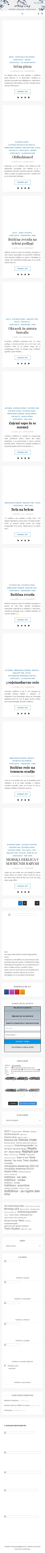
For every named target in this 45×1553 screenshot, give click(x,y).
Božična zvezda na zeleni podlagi (22, 241)
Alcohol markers (17, 1132)
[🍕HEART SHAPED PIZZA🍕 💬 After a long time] (22, 1082)
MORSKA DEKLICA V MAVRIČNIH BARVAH (22, 861)
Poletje (22, 853)
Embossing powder (13, 148)
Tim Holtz (13, 150)
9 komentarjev (30, 776)
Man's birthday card (20, 1218)
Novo (11, 57)
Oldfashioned (22, 157)
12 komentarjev (29, 71)
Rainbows (27, 1221)
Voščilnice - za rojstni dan (22, 153)
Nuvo (21, 1220)
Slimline (8, 1160)
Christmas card (34, 1209)
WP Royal (27, 1549)
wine (30, 1229)
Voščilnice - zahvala (24, 1188)
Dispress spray (19, 408)
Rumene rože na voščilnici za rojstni (17, 1405)
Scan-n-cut (32, 853)
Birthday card (11, 1209)
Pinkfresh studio (13, 1154)
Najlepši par (28, 148)
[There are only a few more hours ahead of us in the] (10, 1094)
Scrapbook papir (11, 1223)
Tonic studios (25, 233)
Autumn (8, 408)
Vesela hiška (27, 416)
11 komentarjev (28, 248)
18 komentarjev (28, 432)
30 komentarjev (29, 599)
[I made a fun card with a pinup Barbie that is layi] (34, 1094)
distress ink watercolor (10, 1212)
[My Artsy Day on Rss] (22, 991)
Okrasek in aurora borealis (22, 330)
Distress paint (18, 319)
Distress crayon (29, 844)
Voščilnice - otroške (12, 1183)
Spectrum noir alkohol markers (16, 1226)
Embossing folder (9, 1145)
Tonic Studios (12, 1228)
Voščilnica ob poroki (25, 57)
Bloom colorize (24, 1209)
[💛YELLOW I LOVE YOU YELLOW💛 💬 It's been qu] (10, 1082)
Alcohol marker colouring (32, 1206)
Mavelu (35, 670)
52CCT (14, 233)
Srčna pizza (22, 66)
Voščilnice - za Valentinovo (22, 62)
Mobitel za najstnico (11, 1400)
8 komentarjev (28, 337)
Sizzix (37, 148)
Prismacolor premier (22, 761)
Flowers (6, 1215)
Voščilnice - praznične (19, 235)
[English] (36, 3)
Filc (36, 1145)
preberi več (22, 91)
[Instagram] (12, 991)
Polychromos (30, 1155)
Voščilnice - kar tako (22, 419)
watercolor (24, 1229)
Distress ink (33, 408)
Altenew (9, 670)
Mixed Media (31, 414)
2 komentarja (29, 687)
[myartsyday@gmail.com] (17, 991)
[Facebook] (6, 991)
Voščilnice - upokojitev (11, 1188)
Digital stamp (23, 1134)
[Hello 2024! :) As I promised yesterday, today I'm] (34, 1082)
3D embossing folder (14, 1206)
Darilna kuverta (11, 1134)
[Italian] (39, 3)
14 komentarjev (28, 161)
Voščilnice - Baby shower (10, 1174)
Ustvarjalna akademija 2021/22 (21, 1166)
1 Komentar (29, 514)
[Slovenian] (41, 3)
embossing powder (27, 1211)
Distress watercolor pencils (22, 145)
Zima (34, 235)
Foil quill (26, 850)
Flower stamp (14, 1215)
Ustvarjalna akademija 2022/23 (22, 676)
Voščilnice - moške (21, 60)
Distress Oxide (21, 142)
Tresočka (8, 1163)
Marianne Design (19, 1149)
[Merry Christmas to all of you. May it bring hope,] (22, 1094)
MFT (34, 850)
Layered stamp (8, 1218)
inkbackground (26, 1215)
